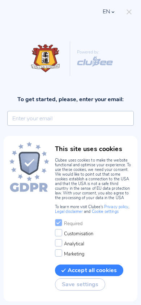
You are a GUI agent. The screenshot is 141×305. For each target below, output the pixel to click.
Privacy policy (116, 207)
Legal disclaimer (69, 211)
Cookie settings (105, 211)
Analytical (74, 244)
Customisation (78, 234)
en (106, 12)
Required (73, 223)
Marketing (74, 254)
